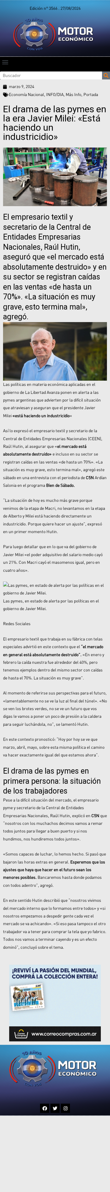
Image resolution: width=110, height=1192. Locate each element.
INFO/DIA (55, 94)
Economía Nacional (26, 94)
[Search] (106, 75)
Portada (90, 94)
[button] (5, 62)
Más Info (73, 94)
